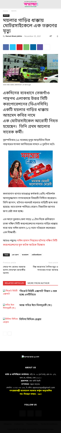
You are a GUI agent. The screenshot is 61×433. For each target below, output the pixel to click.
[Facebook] (6, 47)
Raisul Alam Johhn (14, 36)
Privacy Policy (32, 424)
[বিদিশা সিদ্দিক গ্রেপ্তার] (10, 323)
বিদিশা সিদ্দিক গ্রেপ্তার (30, 319)
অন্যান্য (13, 11)
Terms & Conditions (49, 424)
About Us (8, 424)
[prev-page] (5, 333)
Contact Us (19, 424)
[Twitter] (13, 47)
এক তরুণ (15, 255)
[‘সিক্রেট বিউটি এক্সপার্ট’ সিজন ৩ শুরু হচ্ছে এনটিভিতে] (10, 294)
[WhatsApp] (26, 47)
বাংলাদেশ (25, 255)
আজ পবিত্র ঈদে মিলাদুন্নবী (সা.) (35, 305)
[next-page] (9, 333)
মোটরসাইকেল (36, 255)
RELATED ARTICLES (14, 283)
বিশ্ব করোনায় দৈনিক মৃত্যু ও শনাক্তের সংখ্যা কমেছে (45, 268)
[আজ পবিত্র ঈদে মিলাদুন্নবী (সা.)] (10, 308)
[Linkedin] (33, 47)
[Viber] (40, 47)
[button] (5, 4)
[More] (47, 47)
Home (5, 11)
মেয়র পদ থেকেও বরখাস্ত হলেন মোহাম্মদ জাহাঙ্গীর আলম (14, 270)
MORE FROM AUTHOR (38, 283)
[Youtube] (38, 413)
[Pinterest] (20, 47)
